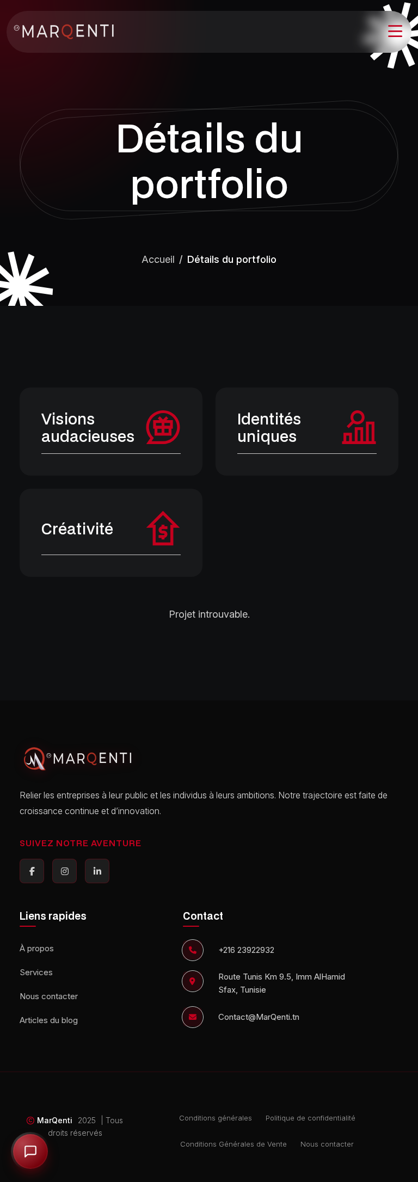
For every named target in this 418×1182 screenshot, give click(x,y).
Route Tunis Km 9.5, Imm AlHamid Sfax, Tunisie (281, 983)
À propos (37, 948)
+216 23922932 (246, 950)
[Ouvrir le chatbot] (30, 1151)
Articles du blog (49, 1020)
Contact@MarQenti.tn (258, 1017)
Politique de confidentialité (310, 1117)
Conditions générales (215, 1117)
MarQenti (54, 1120)
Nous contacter (49, 996)
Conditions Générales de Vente (233, 1144)
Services (36, 972)
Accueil (158, 259)
